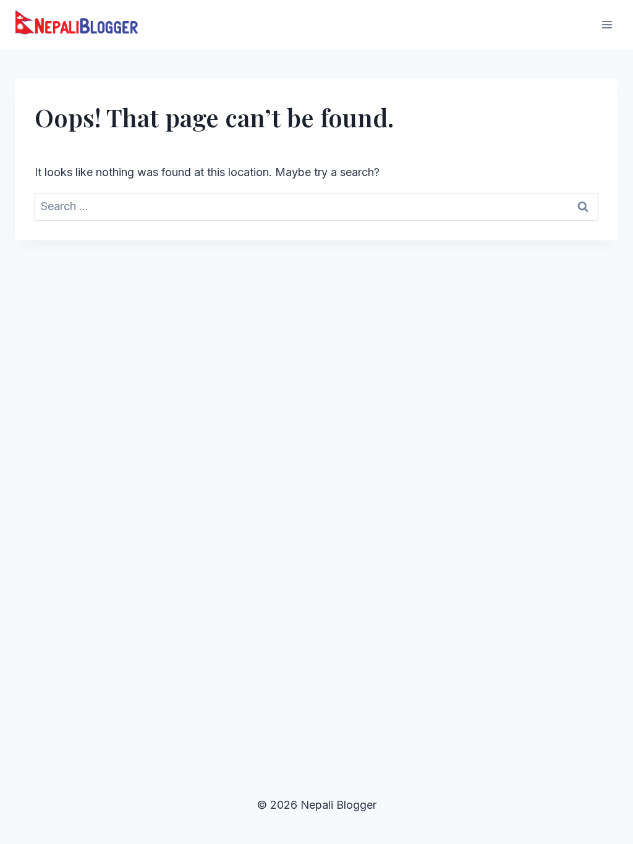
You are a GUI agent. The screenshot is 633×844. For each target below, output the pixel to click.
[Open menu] (606, 24)
